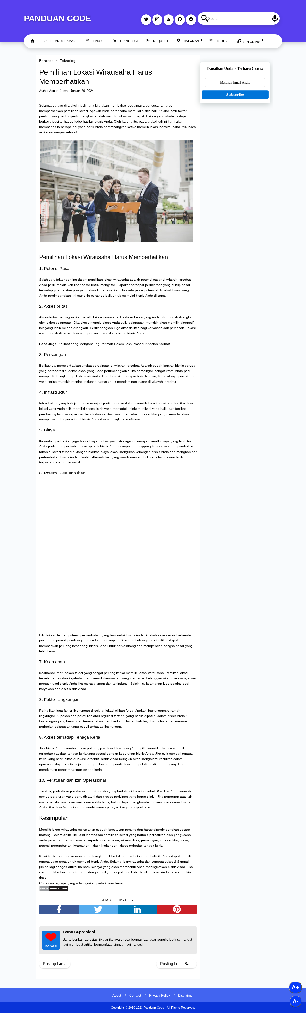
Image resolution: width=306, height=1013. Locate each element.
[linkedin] (137, 909)
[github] (180, 19)
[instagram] (157, 19)
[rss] (169, 19)
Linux (98, 41)
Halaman (191, 41)
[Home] (32, 41)
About (116, 995)
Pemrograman (63, 41)
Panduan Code (57, 18)
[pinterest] (177, 909)
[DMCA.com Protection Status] (53, 890)
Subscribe (235, 94)
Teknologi (129, 41)
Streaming (251, 42)
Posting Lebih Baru (176, 964)
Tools (221, 41)
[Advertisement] (235, 182)
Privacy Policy (159, 995)
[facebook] (191, 19)
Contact (135, 995)
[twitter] (146, 19)
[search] (205, 18)
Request (161, 41)
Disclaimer (186, 995)
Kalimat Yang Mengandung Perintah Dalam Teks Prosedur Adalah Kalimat (114, 344)
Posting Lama (54, 964)
